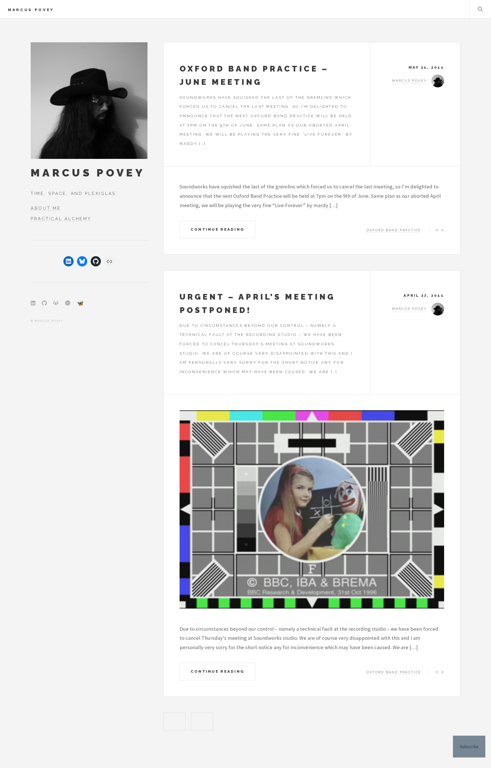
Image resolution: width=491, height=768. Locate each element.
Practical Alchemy (61, 218)
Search (480, 9)
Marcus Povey (31, 10)
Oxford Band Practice (394, 230)
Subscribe (469, 746)
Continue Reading (217, 229)
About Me (46, 208)
